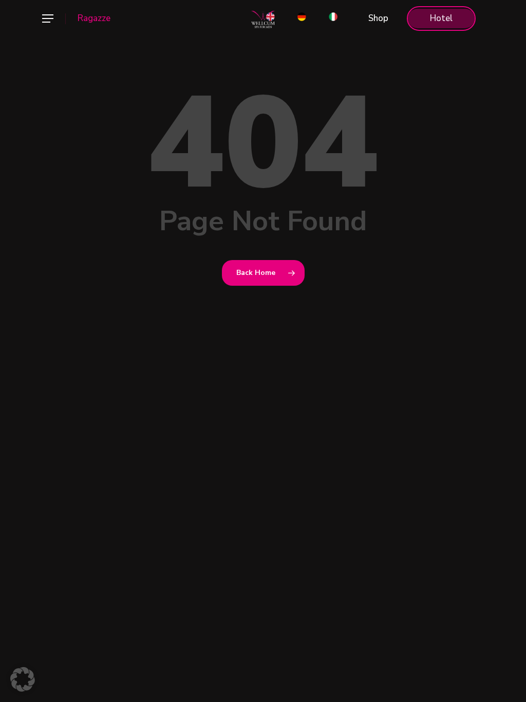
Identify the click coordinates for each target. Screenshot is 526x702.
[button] (47, 18)
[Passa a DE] (301, 18)
